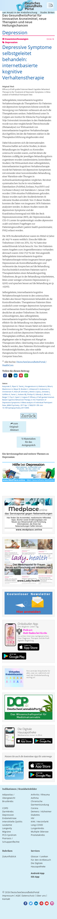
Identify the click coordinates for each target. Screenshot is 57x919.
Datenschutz (28, 895)
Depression (8, 814)
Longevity (7, 828)
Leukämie (7, 824)
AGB (18, 895)
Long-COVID (37, 824)
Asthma (35, 797)
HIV (32, 818)
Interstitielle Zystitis (12, 821)
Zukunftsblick (9, 856)
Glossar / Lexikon (39, 856)
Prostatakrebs (38, 835)
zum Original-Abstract (14, 426)
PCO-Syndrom (9, 835)
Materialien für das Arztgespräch (29, 442)
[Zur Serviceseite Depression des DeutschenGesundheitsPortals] (28, 471)
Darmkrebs (8, 811)
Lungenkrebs (37, 828)
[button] (5, 375)
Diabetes (35, 814)
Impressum (8, 895)
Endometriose (9, 818)
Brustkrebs (7, 801)
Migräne (6, 831)
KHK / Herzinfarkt (39, 821)
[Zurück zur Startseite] (28, 5)
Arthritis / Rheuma (40, 794)
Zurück (28, 416)
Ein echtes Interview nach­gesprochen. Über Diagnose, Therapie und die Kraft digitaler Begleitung (33, 638)
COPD (5, 808)
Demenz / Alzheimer (41, 811)
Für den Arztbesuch (41, 859)
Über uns (41, 895)
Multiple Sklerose (39, 831)
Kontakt (6, 899)
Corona (34, 808)
